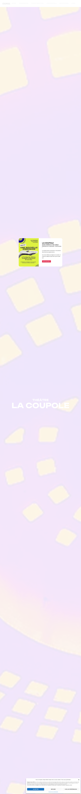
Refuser (53, 789)
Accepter (35, 789)
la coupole (48, 243)
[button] (46, 261)
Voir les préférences (71, 789)
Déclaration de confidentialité (53, 791)
